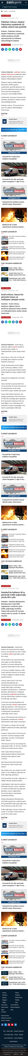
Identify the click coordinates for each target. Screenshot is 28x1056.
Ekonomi (4, 995)
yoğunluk (13, 694)
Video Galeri (4, 1007)
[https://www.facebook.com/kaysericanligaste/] (2, 1024)
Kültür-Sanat (18, 997)
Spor (16, 1002)
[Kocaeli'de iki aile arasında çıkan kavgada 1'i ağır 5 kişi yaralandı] (14, 169)
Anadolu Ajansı (13, 119)
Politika (17, 1000)
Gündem (17, 995)
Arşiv (11, 1009)
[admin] (15, 1024)
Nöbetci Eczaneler (6, 1018)
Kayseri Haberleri (19, 1031)
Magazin (4, 1000)
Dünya (17, 992)
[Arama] (25, 2)
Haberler (6, 11)
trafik (10, 654)
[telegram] (13, 49)
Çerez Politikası (18, 1038)
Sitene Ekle (10, 1031)
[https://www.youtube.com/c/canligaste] (12, 1024)
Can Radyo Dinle (8, 1034)
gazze (15, 347)
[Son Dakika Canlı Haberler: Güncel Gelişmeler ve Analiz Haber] (14, 2)
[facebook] (2, 49)
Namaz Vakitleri (5, 1020)
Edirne (15, 704)
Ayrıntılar (16, 1054)
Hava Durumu (5, 1015)
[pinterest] (20, 49)
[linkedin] (16, 49)
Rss (4, 1031)
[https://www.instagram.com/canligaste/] (9, 1024)
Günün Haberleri (15, 1007)
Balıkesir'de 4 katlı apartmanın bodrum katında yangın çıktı (13, 226)
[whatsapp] (9, 49)
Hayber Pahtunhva (8, 74)
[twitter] (6, 49)
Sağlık (4, 1002)
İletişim (21, 1034)
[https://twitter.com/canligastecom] (5, 1024)
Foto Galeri (4, 1005)
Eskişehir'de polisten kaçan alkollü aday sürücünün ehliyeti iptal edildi (13, 203)
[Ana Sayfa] (1, 11)
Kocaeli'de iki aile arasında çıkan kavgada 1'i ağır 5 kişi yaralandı (13, 180)
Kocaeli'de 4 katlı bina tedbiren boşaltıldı (11, 158)
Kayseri (4, 997)
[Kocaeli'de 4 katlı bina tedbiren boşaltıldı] (14, 147)
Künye (16, 1034)
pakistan (17, 72)
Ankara (20, 719)
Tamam (21, 1054)
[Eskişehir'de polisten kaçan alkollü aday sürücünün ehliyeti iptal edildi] (14, 192)
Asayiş (4, 992)
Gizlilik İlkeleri (13, 1041)
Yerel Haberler (12, 11)
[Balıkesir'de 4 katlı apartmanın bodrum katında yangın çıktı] (14, 215)
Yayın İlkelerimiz (8, 1038)
